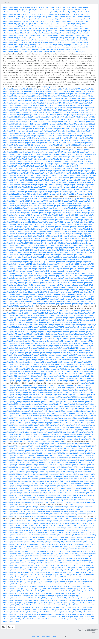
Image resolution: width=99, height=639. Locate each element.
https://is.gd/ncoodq (86, 122)
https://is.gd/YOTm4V (87, 483)
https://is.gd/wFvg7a (71, 357)
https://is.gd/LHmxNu (25, 299)
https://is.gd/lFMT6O (55, 222)
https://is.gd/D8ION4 (24, 574)
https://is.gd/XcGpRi (72, 465)
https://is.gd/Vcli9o (40, 143)
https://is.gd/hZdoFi (85, 105)
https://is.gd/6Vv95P (57, 530)
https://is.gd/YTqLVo (71, 476)
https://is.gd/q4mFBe (56, 357)
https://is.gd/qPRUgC (25, 278)
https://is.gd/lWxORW (42, 322)
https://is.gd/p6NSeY (71, 404)
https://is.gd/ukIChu (68, 488)
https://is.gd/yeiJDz (55, 161)
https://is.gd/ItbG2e (49, 87)
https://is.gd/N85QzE (55, 453)
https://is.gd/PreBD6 (26, 465)
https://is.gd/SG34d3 (10, 581)
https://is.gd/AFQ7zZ (71, 327)
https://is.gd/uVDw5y (41, 346)
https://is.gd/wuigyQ (69, 602)
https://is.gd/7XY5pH (10, 133)
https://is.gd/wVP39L (70, 392)
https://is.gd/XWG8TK (10, 472)
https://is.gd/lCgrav (72, 252)
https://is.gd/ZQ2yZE (39, 528)
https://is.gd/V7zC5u (25, 553)
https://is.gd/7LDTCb (71, 250)
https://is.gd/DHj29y (71, 215)
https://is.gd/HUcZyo (25, 591)
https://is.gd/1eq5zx (86, 404)
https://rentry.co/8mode (63, 16)
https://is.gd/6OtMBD (27, 544)
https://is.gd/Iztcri (40, 516)
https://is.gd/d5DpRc (40, 493)
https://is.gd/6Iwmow (10, 89)
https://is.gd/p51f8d (41, 565)
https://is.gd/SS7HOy (26, 619)
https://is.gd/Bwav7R (88, 416)
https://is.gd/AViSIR (10, 546)
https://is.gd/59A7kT (41, 299)
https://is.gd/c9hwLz (10, 278)
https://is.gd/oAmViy (69, 558)
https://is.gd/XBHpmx (87, 570)
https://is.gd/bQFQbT (42, 535)
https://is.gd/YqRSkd (26, 166)
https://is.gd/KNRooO (87, 208)
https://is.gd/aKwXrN (85, 110)
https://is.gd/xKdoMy (26, 329)
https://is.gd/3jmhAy (71, 285)
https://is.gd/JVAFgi (10, 542)
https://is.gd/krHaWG (41, 294)
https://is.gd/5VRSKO (55, 250)
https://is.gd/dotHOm (11, 570)
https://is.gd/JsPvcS (70, 96)
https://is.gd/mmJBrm (41, 411)
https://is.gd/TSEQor (10, 248)
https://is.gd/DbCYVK (56, 124)
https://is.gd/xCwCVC (87, 318)
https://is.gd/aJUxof (54, 458)
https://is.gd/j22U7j (86, 612)
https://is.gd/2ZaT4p (85, 451)
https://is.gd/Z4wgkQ (86, 187)
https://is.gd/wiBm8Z (10, 196)
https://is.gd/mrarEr (25, 257)
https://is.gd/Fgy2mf (71, 299)
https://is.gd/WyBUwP (42, 600)
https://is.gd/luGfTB (84, 236)
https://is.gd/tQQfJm (25, 276)
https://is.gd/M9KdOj (10, 521)
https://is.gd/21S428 (25, 269)
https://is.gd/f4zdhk (85, 472)
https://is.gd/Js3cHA (40, 448)
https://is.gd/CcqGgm (57, 154)
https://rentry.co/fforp (79, 23)
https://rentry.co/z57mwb (28, 21)
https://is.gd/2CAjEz (40, 560)
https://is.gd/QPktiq (10, 96)
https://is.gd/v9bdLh (10, 178)
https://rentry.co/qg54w (81, 30)
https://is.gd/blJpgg (24, 213)
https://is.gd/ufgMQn (88, 406)
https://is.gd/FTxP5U (87, 117)
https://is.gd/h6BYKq (41, 327)
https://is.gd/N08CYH (58, 325)
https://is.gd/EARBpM (40, 581)
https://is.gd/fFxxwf (86, 273)
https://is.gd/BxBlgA (25, 245)
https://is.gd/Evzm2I (87, 292)
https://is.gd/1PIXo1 (10, 416)
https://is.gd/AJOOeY (26, 89)
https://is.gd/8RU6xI (41, 525)
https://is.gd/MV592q (57, 369)
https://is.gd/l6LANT (52, 444)
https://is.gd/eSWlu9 (56, 469)
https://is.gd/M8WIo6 (26, 577)
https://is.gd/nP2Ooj (25, 378)
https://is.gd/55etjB (88, 248)
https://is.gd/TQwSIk (43, 255)
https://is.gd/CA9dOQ (56, 215)
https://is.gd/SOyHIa (58, 322)
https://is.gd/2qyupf (70, 105)
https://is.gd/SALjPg (40, 222)
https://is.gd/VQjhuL (10, 98)
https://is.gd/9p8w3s (25, 567)
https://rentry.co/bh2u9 (80, 33)
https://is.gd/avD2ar (24, 94)
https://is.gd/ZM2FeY (40, 395)
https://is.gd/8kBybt (25, 292)
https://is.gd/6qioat (26, 360)
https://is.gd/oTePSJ (25, 411)
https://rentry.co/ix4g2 (81, 42)
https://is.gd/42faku (70, 140)
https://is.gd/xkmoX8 (86, 315)
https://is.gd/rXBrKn (25, 481)
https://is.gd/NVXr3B (40, 145)
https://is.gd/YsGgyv (70, 451)
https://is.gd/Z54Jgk (10, 413)
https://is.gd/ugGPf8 (10, 276)
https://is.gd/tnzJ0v (85, 136)
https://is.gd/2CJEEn (26, 570)
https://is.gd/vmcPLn (41, 229)
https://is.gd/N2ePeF (67, 444)
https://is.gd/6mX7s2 (10, 395)
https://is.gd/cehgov (55, 355)
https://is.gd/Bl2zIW (40, 105)
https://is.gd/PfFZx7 (10, 222)
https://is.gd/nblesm (40, 348)
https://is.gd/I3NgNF (41, 598)
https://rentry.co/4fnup (27, 44)
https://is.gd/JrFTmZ (54, 189)
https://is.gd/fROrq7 (55, 353)
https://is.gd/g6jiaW (85, 339)
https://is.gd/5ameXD (42, 168)
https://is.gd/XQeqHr (56, 381)
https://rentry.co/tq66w (44, 49)
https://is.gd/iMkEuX (24, 430)
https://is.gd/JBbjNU (25, 185)
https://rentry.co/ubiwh (80, 7)
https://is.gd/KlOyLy (69, 150)
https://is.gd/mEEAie (86, 371)
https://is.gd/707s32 (25, 283)
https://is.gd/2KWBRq (74, 325)
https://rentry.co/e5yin (62, 26)
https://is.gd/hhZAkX (73, 119)
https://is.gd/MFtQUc (85, 402)
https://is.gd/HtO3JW (55, 152)
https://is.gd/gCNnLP (87, 460)
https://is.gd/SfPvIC (24, 243)
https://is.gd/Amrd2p (26, 483)
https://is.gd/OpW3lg (86, 301)
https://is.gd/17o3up (71, 598)
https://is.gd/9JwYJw (25, 161)
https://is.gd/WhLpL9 (71, 483)
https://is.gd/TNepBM (57, 416)
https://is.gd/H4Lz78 (25, 133)
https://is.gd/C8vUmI (41, 126)
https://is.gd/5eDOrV (10, 392)
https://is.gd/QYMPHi (27, 325)
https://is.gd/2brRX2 (85, 546)
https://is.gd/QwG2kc (10, 297)
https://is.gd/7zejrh (25, 152)
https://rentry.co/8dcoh (11, 35)
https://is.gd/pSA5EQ (71, 388)
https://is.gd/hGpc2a (40, 334)
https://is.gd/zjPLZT (25, 178)
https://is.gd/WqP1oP (57, 446)
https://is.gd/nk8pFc (71, 318)
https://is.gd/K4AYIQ (40, 215)
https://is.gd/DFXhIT (55, 287)
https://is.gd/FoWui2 (83, 161)
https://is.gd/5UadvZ (55, 108)
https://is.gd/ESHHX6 (25, 593)
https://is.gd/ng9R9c (55, 269)
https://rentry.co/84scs (28, 28)
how (43, 636)
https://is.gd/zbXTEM (71, 467)
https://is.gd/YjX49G (57, 612)
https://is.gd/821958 (55, 581)
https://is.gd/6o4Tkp (25, 427)
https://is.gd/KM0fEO (25, 413)
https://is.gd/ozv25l (56, 341)
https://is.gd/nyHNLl (25, 385)
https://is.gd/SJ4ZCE (56, 229)
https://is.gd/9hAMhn (56, 537)
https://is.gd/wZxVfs (10, 572)
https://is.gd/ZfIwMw (10, 108)
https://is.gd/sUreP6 (25, 285)
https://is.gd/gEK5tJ (86, 229)
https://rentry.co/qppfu (11, 40)
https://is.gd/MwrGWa (71, 399)
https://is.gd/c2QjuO (71, 511)
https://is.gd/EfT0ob (55, 395)
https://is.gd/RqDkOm (71, 453)
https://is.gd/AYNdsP (73, 271)
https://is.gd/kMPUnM (86, 269)
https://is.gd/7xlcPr (40, 206)
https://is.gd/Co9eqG (71, 346)
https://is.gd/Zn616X (25, 192)
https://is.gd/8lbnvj (70, 418)
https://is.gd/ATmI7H (70, 495)
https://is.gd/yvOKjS (57, 535)
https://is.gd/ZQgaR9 (40, 404)
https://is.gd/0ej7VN (56, 374)
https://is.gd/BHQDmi (57, 411)
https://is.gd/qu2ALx (55, 245)
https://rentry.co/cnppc (27, 49)
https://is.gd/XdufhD (84, 609)
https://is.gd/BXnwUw (25, 614)
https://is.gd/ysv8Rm (71, 273)
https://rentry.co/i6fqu (45, 44)
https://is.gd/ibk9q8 (71, 567)
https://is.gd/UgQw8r (70, 138)
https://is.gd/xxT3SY (86, 94)
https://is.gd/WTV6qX (73, 486)
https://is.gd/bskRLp (10, 250)
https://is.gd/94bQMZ (10, 166)
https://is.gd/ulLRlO (72, 133)
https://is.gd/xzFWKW (10, 612)
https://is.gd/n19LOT (56, 525)
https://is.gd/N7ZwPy (87, 299)
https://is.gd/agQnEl (55, 339)
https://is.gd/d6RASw (10, 446)
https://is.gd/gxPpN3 (56, 474)
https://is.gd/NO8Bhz (10, 304)
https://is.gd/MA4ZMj (26, 129)
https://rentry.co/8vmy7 (63, 40)
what (38, 636)
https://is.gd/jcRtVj (69, 236)
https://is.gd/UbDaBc (10, 467)
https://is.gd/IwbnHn (10, 154)
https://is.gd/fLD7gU (26, 549)
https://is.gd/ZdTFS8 (25, 140)
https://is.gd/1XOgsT (40, 185)
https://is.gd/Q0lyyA (10, 131)
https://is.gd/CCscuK (25, 343)
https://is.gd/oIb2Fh (42, 325)
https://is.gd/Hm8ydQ (25, 115)
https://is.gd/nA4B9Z (41, 425)
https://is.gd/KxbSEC (25, 357)
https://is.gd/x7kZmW (10, 439)
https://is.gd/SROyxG (10, 318)
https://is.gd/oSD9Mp (85, 362)
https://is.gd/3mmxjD (10, 168)
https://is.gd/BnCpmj (10, 266)
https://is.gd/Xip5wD (71, 460)
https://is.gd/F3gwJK (25, 353)
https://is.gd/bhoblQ (40, 343)
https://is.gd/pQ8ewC (25, 381)
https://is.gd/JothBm (55, 122)
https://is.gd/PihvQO (41, 614)
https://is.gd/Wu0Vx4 (71, 108)
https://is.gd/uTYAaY (41, 159)
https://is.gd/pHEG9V (87, 182)
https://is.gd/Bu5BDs (41, 532)
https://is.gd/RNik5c (55, 451)
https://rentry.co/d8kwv (62, 7)
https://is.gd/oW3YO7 (41, 115)
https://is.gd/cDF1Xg (84, 224)
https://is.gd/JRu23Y (40, 283)
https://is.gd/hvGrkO (73, 329)
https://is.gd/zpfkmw (72, 537)
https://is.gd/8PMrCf (85, 143)
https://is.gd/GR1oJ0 (25, 210)
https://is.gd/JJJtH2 (24, 453)
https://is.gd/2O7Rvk (26, 320)
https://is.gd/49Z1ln (25, 318)
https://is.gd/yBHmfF (40, 236)
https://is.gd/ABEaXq (26, 472)
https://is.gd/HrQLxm (25, 546)
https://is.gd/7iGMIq (24, 259)
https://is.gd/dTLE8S (40, 266)
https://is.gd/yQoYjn (56, 565)
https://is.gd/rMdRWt (40, 112)
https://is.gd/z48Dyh (41, 166)
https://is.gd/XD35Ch (10, 252)
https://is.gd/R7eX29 (55, 178)
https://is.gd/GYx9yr (72, 607)
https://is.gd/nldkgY (70, 262)
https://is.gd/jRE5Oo (71, 122)
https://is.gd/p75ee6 (25, 572)
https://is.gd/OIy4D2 (10, 425)
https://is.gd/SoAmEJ (71, 152)
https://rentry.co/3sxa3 (47, 21)
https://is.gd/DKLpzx (57, 301)
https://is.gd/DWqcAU (71, 616)
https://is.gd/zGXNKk (70, 348)
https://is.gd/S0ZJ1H (39, 602)
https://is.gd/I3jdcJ (84, 203)
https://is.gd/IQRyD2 (25, 145)
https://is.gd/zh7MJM (39, 364)
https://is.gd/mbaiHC (10, 399)
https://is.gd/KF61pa (71, 229)
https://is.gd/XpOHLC (40, 194)
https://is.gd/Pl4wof (72, 425)
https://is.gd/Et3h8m (85, 581)
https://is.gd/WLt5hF (10, 234)
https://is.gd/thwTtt (88, 180)
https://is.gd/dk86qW (10, 511)
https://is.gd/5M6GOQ (71, 395)
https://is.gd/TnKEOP (10, 385)
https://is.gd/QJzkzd (73, 154)
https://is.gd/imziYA (86, 392)
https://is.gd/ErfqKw (72, 544)
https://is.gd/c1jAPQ (25, 556)
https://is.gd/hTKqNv (27, 255)
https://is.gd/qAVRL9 (69, 462)
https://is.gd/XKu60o (71, 539)
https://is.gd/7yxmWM (26, 231)
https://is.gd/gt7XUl (25, 348)
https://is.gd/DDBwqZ (41, 119)
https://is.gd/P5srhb (84, 150)
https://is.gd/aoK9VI (73, 446)
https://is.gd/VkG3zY (72, 490)
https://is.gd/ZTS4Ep (24, 605)
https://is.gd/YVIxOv (70, 201)
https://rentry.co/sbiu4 (62, 47)
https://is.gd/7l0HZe (42, 369)
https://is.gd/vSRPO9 (10, 474)
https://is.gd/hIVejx (72, 304)
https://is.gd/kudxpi (41, 472)
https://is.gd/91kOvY (72, 238)
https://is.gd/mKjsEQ (86, 348)
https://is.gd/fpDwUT (55, 616)
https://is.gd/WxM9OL (11, 306)
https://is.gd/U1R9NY (10, 320)
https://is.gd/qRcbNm (10, 514)
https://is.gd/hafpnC (71, 313)
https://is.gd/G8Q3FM (11, 129)
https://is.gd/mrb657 (41, 439)
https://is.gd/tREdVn (39, 138)
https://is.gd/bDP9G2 (24, 313)
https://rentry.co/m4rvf (28, 7)
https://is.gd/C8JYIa (85, 112)
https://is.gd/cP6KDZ (87, 185)
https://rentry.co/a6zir (28, 37)
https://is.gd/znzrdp (56, 507)
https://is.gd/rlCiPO (39, 157)
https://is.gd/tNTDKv (10, 315)
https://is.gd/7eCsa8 (72, 474)
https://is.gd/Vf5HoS (39, 213)
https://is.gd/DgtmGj (72, 619)
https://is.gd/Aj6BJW (24, 280)
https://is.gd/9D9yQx (86, 427)
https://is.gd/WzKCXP (87, 511)
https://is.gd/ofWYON (41, 292)
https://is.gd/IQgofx (56, 217)
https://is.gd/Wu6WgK (88, 521)
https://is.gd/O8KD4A (10, 549)
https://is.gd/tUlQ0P (10, 609)
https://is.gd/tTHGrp (39, 178)
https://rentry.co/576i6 (47, 51)
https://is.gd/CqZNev (10, 560)
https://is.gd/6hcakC (10, 516)
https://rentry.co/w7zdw (46, 35)
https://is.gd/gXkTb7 (10, 390)
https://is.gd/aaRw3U (10, 273)
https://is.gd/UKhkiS (10, 224)
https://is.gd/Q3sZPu (10, 238)
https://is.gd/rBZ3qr (56, 570)
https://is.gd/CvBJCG (10, 159)
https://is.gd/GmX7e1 (84, 131)
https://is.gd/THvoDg (26, 369)
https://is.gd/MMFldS (40, 147)
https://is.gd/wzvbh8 (10, 409)
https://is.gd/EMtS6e (54, 516)
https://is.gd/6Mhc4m (11, 497)
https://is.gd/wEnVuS (25, 523)
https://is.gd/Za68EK (86, 252)
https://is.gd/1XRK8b (24, 236)
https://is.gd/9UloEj (10, 157)
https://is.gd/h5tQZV (55, 441)
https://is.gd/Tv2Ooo (42, 129)
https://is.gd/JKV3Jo (55, 560)
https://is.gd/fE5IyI (25, 138)
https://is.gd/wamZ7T (71, 332)
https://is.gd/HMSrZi (69, 203)
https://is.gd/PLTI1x (25, 451)
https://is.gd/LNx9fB (24, 602)
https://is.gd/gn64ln (10, 476)
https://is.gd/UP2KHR (10, 539)
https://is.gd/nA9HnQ (72, 231)
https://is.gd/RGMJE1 (86, 574)
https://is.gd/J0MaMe (73, 411)
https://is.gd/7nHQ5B (25, 98)
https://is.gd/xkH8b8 (10, 348)
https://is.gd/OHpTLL (73, 595)
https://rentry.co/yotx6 (45, 7)
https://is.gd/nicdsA (24, 479)
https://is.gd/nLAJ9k (10, 346)
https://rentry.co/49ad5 (46, 33)
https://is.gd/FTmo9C (56, 334)
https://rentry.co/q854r (11, 19)
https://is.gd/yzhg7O (56, 252)
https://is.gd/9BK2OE (58, 577)
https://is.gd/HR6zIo (55, 171)
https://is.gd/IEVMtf (10, 364)
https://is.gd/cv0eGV (25, 469)
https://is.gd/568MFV (10, 327)
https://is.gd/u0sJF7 (57, 549)
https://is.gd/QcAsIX (41, 297)
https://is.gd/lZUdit (85, 227)
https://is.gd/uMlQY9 (54, 495)
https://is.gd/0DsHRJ (57, 89)
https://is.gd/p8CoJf (10, 509)
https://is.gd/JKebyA (73, 320)
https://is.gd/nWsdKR (57, 290)
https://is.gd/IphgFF (25, 537)
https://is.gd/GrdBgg (71, 315)
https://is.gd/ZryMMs (39, 453)
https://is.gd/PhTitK (85, 390)
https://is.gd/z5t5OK (40, 103)
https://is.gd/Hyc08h (10, 245)
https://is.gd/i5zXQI (86, 159)
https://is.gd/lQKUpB (54, 556)
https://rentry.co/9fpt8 (28, 47)
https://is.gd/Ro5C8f (40, 315)
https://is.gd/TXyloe (53, 488)
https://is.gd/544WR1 (55, 388)
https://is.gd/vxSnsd (70, 269)
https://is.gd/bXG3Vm (10, 507)
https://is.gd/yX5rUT (10, 353)
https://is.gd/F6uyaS (40, 539)
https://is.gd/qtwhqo (10, 290)
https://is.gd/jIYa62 (25, 467)
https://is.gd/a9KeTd (41, 570)
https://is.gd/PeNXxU (10, 551)
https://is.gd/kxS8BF (25, 437)
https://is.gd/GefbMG (56, 220)
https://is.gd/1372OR (26, 154)
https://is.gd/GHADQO (42, 577)
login (61, 636)
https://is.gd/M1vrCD (85, 458)
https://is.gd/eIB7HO (87, 544)
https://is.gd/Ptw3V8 (40, 572)
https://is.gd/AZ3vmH (86, 201)
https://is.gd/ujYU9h (88, 329)
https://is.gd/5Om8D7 (73, 98)
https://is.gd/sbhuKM (57, 271)
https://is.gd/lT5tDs (25, 196)
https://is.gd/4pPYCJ (54, 206)
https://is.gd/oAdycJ (39, 462)
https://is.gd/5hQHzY (88, 446)
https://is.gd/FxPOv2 (71, 126)
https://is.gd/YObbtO (10, 138)
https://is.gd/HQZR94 (88, 175)
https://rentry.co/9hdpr (63, 30)
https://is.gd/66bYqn (78, 584)
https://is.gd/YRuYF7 (10, 558)
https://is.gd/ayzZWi (25, 252)
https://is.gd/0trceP (86, 539)
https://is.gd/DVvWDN (87, 313)
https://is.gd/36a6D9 (25, 458)
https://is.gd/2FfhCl (57, 460)
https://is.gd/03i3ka (41, 304)
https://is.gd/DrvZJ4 (55, 236)
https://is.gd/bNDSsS (25, 227)
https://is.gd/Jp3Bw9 (24, 136)
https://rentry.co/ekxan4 (81, 19)
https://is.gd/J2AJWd (24, 157)
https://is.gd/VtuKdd (87, 530)
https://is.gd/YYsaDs (71, 374)
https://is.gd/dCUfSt (40, 108)
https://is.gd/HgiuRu (41, 262)
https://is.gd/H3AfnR (25, 341)
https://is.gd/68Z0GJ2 (69, 546)
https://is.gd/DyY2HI (40, 287)
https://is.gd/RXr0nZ (86, 532)
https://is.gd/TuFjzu (71, 525)
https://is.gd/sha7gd (69, 206)
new (33, 636)
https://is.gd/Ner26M (88, 238)
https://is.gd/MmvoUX (57, 180)
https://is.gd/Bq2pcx (70, 402)
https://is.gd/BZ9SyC (87, 614)
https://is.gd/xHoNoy (25, 418)
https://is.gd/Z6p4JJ (39, 488)
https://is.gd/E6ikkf (39, 362)
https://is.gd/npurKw (86, 152)
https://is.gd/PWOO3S (11, 217)
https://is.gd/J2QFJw (86, 469)
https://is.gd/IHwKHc (69, 528)
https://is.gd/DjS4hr (83, 385)
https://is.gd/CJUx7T (70, 355)
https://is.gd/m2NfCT (56, 238)
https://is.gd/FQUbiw (10, 185)
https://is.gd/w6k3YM (57, 98)
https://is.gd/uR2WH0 (41, 196)
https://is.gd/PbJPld (56, 262)
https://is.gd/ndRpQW (56, 259)
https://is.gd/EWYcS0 (10, 241)
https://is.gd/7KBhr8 (84, 437)
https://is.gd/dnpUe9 (86, 525)
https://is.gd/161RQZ (10, 147)
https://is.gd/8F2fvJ (86, 565)
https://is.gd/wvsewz (10, 285)
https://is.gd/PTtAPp (54, 203)
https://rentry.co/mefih (46, 40)
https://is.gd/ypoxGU (26, 297)
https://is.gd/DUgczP (57, 486)
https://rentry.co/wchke (81, 16)
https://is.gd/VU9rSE (26, 530)
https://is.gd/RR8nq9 (56, 299)
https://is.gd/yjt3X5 (24, 203)
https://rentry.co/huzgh (11, 33)
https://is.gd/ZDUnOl (10, 481)
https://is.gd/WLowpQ (84, 542)
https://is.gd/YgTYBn (86, 374)
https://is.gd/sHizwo (88, 411)
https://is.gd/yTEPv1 (87, 399)
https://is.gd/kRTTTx (41, 175)
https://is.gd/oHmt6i (72, 502)
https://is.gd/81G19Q (25, 332)
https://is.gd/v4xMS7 (70, 432)
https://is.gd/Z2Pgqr (87, 222)
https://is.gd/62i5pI (41, 567)
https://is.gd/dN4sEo (10, 441)
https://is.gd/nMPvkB (43, 497)
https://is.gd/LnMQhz (88, 173)
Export (10, 627)
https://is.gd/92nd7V (25, 598)
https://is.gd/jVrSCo (41, 418)
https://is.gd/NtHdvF (57, 129)
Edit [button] (3, 627)
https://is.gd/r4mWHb (88, 357)
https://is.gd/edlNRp (56, 598)
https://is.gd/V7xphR (84, 189)
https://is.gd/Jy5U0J (71, 336)
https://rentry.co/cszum (11, 30)
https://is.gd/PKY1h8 (40, 381)
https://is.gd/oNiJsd (54, 131)
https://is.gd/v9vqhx (25, 294)
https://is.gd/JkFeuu (40, 250)
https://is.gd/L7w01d (10, 579)
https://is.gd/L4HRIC (57, 420)
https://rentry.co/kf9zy (63, 19)
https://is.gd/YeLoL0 (71, 549)
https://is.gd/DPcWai (58, 255)
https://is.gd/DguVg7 (41, 409)
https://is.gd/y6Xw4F (57, 600)
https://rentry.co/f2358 (11, 47)
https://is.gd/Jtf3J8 (72, 430)
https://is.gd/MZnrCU (27, 595)
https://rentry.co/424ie (62, 9)
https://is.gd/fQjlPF (86, 346)
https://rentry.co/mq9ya (64, 42)
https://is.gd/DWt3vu (40, 318)
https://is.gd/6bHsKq (70, 516)
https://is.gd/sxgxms (40, 91)
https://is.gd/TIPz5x (25, 147)
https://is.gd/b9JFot (71, 91)
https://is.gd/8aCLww (40, 376)
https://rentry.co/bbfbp (28, 40)
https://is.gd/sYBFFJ (72, 612)
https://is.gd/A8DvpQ (42, 486)
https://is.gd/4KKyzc (10, 257)
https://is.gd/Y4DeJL (87, 129)
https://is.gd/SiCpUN (72, 591)
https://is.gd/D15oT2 (70, 101)
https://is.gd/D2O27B (71, 521)
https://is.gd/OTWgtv (87, 171)
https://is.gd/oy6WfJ (10, 462)
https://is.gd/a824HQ (72, 523)
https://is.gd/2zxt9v (82, 444)
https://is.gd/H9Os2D (56, 511)
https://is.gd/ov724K (10, 432)
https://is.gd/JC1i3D (55, 528)
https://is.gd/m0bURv (71, 341)
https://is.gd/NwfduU (40, 605)
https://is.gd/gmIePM (26, 301)
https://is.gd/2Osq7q (41, 549)
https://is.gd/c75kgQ (70, 563)
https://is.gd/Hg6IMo (72, 175)
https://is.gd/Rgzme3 (86, 567)
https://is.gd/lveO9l (87, 383)
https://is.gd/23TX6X (10, 101)
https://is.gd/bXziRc (71, 112)
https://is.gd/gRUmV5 (86, 213)
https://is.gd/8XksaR (72, 434)
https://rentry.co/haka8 (11, 28)
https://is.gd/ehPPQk (10, 357)
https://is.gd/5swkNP (25, 425)
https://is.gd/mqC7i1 (10, 269)
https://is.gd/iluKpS (56, 472)
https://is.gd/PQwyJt (10, 283)
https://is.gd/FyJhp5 (57, 168)
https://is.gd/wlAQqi (41, 89)
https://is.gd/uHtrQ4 (54, 558)
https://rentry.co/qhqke (79, 37)
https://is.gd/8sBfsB (40, 441)
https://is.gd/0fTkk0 (41, 273)
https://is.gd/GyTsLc (25, 238)
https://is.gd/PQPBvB (10, 374)
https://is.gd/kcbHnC (71, 469)
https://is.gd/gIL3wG (40, 264)
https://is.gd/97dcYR (71, 292)
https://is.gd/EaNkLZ (88, 231)
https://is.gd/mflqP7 (72, 530)
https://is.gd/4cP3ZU (87, 168)
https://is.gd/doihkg (40, 423)
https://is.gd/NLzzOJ (10, 119)
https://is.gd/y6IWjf (86, 285)
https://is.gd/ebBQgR (41, 238)
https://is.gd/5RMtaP (88, 119)
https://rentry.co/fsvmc (63, 14)
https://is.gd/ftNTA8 (55, 455)
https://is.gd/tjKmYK (40, 224)
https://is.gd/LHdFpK (10, 350)
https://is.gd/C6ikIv (25, 110)
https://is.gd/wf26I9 (55, 234)
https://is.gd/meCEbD (26, 248)
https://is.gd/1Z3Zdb (56, 175)
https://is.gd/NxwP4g (41, 607)
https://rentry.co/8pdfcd (82, 12)
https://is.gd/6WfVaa (69, 458)
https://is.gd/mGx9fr (25, 189)
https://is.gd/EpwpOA (10, 465)
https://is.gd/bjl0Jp (40, 355)
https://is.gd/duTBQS (10, 404)
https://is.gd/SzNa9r (24, 336)
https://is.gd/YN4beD (87, 465)
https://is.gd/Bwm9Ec (86, 455)
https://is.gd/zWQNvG (42, 523)
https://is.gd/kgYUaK (86, 556)
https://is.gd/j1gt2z (55, 385)
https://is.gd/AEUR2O (56, 567)
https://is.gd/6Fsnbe (40, 210)
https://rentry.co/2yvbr (63, 33)
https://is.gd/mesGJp (86, 126)
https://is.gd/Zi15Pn (56, 346)
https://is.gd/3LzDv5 (56, 367)
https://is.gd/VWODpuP (11, 255)
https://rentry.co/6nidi (11, 44)
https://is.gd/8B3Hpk (56, 614)
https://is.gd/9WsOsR (41, 252)
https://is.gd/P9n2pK (40, 140)
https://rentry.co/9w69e (29, 51)
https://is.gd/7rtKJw (25, 339)
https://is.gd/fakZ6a (25, 315)
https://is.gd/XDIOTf (72, 290)
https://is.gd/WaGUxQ (11, 600)
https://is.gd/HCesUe (10, 171)
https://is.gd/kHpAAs (55, 563)
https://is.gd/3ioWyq (71, 259)
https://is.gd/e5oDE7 (25, 423)
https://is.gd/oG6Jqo (40, 133)
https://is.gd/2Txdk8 (85, 287)
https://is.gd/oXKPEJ (10, 334)
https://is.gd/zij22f (55, 159)
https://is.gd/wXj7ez (70, 390)
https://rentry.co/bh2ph (46, 42)
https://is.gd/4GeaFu (85, 528)
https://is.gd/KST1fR (74, 504)
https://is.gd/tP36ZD (25, 122)
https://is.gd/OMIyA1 (41, 530)
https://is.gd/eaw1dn (87, 425)
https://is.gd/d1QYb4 (85, 91)
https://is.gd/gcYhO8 (10, 339)
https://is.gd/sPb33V (41, 465)
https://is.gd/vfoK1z (86, 327)
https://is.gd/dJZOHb (10, 567)
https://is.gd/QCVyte (26, 173)
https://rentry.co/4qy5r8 (64, 12)
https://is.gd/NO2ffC (40, 192)
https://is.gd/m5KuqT (73, 509)
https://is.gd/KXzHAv (24, 194)
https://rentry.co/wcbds (28, 42)
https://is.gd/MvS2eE (71, 381)
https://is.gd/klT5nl (55, 546)
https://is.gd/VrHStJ (68, 157)
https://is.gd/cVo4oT (71, 378)
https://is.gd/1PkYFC (86, 332)
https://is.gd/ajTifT (41, 483)
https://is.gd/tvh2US (10, 378)
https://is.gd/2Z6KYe (10, 451)
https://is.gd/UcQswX (40, 336)
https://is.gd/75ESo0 (10, 301)
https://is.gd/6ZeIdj (25, 455)
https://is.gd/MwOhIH (56, 423)
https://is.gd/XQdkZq (10, 411)
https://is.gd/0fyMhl (87, 290)
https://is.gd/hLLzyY (55, 392)
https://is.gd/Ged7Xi (54, 602)
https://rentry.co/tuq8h (11, 37)
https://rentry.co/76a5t (45, 47)
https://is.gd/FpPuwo (87, 453)
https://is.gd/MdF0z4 (53, 280)
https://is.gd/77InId (69, 224)
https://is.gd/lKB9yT (42, 217)
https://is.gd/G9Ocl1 (10, 488)
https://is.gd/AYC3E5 (71, 413)
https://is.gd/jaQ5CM (41, 474)
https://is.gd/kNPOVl (86, 336)
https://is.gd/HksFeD (40, 171)
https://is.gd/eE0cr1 (58, 518)
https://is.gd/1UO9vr (55, 390)
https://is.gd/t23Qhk (69, 397)
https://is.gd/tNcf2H (10, 231)
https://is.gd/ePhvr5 (10, 397)
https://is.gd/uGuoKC (55, 208)
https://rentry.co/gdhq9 (62, 44)
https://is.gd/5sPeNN (25, 119)
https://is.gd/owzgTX (54, 150)
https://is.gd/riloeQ (25, 392)
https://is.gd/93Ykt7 (70, 103)
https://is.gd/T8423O (10, 453)
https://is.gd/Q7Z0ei (71, 500)
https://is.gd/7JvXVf (10, 136)
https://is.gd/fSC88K (40, 96)
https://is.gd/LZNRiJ (10, 381)
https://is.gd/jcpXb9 (25, 558)
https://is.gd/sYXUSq (24, 542)
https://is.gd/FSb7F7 (87, 378)
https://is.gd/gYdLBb (10, 388)
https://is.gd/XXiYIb (41, 220)
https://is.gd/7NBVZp (70, 234)
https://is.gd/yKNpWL (56, 304)
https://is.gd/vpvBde (54, 586)
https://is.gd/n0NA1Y (10, 105)
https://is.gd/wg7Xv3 (57, 619)
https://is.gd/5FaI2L (56, 297)
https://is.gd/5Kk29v (10, 371)
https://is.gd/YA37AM (42, 460)
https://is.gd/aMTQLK (57, 439)
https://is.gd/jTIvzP (85, 234)
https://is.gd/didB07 (26, 434)
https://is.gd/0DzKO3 (86, 353)
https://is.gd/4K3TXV (10, 189)
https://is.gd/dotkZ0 (87, 439)
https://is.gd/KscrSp (25, 579)
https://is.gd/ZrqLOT (56, 241)
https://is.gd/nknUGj (25, 532)
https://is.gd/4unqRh (37, 444)
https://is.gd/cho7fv (55, 140)
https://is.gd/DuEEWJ (26, 117)
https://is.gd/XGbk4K (10, 528)
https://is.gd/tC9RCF (10, 161)
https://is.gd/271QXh (39, 243)
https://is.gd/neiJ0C (87, 607)
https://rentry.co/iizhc (11, 49)
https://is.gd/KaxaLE (85, 101)
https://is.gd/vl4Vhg (72, 553)
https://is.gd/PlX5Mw (10, 117)
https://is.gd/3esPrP (55, 283)
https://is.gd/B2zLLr (39, 280)
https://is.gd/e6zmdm (88, 115)
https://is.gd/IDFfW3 (39, 586)
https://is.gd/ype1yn (85, 364)
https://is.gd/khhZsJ (56, 343)
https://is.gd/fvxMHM (83, 157)
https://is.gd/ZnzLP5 (39, 495)
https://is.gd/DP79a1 (40, 187)
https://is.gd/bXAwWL (10, 530)
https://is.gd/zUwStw (25, 525)
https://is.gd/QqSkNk (39, 94)
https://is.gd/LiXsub (10, 194)
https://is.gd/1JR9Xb (10, 430)
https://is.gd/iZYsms (69, 448)
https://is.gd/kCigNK (87, 297)
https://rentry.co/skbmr (45, 37)
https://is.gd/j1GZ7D (10, 556)
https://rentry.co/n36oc (79, 9)
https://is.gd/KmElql (40, 521)
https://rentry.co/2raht (62, 37)
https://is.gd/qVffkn (10, 91)
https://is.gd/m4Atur (39, 136)
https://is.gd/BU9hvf (24, 376)
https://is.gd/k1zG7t (26, 273)
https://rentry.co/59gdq (45, 30)
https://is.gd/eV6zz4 (25, 101)
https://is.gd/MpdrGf (88, 369)
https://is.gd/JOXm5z (85, 96)
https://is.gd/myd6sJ (10, 143)
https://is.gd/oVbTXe (40, 353)
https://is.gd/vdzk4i (69, 437)
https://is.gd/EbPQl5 (55, 201)
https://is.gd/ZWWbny (42, 514)
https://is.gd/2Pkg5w (87, 490)
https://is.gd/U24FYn (25, 327)
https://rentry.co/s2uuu (80, 51)
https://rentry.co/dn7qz (28, 33)
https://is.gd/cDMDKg (11, 621)
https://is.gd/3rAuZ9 (69, 364)
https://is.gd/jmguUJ (85, 418)
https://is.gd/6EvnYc (86, 493)
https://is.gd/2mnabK (41, 367)
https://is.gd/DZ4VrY (70, 194)
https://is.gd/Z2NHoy (10, 294)
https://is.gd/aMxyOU (10, 369)
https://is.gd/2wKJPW (72, 276)
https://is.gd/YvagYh (25, 103)
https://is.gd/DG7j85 (83, 488)
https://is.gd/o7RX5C (40, 201)
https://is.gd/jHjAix (25, 528)
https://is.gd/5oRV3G (26, 502)
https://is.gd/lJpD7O (42, 544)
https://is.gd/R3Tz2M (71, 353)
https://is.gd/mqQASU (87, 551)
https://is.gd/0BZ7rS (41, 124)
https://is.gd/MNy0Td (56, 336)
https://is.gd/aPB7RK (72, 89)
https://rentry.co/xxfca (11, 21)
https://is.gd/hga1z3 (10, 406)
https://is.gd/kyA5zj (40, 558)
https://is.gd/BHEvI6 (38, 150)
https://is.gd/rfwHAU (86, 250)
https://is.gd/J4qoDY (56, 199)
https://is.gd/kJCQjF (25, 105)
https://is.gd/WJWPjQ (88, 154)
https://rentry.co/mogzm (46, 19)
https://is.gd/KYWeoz (10, 535)
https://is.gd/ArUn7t (56, 483)
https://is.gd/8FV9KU (56, 476)
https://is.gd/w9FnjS (25, 287)
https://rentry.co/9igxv (63, 23)
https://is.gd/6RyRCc (25, 290)
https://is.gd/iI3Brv (40, 332)
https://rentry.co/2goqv (45, 26)
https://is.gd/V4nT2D (87, 381)
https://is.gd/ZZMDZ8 (57, 119)
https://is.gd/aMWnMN (82, 311)
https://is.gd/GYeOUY (72, 350)
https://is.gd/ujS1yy (10, 602)
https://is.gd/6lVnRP (25, 126)
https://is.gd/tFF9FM (85, 558)
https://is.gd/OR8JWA (55, 315)
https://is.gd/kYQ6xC (56, 112)
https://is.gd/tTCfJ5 (40, 227)
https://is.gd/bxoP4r (40, 285)
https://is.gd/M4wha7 (41, 551)
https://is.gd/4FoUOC (25, 159)
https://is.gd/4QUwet (10, 271)
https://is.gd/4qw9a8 (10, 208)
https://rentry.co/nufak (11, 12)
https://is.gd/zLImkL (10, 299)
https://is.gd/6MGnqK (41, 360)
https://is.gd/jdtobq (10, 236)
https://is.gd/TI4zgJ (10, 574)
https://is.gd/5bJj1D (72, 164)
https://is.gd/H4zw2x (87, 479)
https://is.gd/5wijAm (69, 586)
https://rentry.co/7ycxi (81, 35)
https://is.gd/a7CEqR (10, 532)
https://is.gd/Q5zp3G (56, 605)
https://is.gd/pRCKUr (25, 143)
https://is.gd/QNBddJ (71, 264)
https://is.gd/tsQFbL (25, 266)
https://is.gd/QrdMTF (26, 486)
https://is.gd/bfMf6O (54, 332)
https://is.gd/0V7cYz (56, 285)
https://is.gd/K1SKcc (26, 439)
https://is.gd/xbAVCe (25, 229)
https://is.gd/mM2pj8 (25, 222)
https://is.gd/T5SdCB (10, 227)
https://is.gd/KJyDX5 (26, 124)
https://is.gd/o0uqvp (86, 467)
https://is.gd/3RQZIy (66, 311)
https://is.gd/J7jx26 (9, 280)
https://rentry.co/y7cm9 (46, 12)
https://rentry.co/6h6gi (28, 35)
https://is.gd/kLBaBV (72, 406)
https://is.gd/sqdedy (70, 588)
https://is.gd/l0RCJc (10, 586)
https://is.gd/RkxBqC (40, 313)
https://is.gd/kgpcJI (71, 278)
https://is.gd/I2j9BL (25, 395)
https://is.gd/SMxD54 (70, 556)
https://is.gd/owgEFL (39, 203)
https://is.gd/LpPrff (87, 523)
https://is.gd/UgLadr (71, 199)
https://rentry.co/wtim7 (45, 16)
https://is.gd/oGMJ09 (70, 427)
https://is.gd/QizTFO (24, 264)
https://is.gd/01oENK (86, 241)
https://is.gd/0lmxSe (87, 164)
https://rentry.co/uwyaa (64, 35)
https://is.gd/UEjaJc (54, 138)
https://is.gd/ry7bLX (55, 266)
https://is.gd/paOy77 (10, 486)
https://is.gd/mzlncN (10, 493)
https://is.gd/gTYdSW (57, 434)
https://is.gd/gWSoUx (70, 280)
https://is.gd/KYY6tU (24, 112)
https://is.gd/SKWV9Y (41, 301)
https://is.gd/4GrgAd (56, 292)
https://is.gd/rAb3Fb (55, 227)
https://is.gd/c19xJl (55, 187)
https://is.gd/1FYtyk (24, 364)
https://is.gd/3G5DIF (40, 161)
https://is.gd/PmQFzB (10, 434)
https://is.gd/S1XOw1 (56, 313)
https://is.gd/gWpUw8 (27, 497)
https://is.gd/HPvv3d (87, 420)
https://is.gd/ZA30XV (10, 565)
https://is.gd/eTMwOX (27, 612)
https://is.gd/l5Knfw (25, 441)
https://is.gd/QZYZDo (26, 168)
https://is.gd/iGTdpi (55, 448)
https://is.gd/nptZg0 (68, 243)
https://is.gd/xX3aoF (40, 208)
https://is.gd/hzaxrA (72, 115)
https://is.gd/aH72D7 (10, 126)
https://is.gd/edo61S (10, 523)
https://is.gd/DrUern (24, 616)
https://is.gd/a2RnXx (85, 103)
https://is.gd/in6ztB (40, 437)
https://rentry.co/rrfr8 (63, 51)
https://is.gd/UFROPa (56, 264)
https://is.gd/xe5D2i (89, 98)
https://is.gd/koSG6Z (41, 241)
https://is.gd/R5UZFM (70, 213)
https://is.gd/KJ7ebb (86, 388)
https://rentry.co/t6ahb (64, 21)
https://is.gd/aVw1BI (71, 565)
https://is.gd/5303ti (86, 245)
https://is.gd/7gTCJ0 (39, 542)
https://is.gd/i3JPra (25, 488)
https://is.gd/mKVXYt (41, 173)
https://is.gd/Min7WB (71, 579)
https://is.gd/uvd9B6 (20, 311)
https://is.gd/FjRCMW (41, 434)
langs (48, 636)
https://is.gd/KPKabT (10, 287)
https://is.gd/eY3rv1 (55, 192)
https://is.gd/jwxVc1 (41, 399)
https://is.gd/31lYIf (72, 518)
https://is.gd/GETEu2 (56, 231)
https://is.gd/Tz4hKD (72, 600)
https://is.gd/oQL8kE (26, 374)
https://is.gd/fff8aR (10, 313)
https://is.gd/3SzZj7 (10, 479)
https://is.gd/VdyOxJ (56, 126)
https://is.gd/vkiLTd (54, 243)
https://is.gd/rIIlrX (86, 598)
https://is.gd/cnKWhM (87, 215)
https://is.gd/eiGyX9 (56, 481)
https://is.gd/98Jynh (25, 208)
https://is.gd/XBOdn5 (74, 255)
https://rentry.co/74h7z (27, 26)
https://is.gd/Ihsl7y (84, 206)
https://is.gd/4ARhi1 (56, 404)
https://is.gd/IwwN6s (41, 341)
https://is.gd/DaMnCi (41, 619)
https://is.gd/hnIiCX (41, 502)
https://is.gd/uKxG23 (71, 182)
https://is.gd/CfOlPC (25, 350)
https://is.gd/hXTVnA (25, 476)
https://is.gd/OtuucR (10, 229)
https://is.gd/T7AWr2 (57, 360)
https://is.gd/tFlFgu (54, 157)
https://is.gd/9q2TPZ (10, 448)
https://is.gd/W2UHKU (57, 430)
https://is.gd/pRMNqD (71, 376)
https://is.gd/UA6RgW (57, 509)
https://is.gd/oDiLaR (71, 208)
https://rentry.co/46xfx (28, 30)
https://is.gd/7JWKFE (86, 264)
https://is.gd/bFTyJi (72, 301)
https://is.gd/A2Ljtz (24, 462)
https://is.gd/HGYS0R (54, 362)
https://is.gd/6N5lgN (10, 199)
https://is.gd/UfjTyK (10, 605)
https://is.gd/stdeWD (85, 432)
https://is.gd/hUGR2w (42, 490)
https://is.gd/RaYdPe (55, 136)
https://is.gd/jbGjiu (9, 243)
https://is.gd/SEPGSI (71, 210)
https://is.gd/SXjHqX (41, 509)
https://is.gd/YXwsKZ (56, 182)
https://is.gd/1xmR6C (87, 409)
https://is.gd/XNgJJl (89, 325)
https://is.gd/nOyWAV (57, 425)
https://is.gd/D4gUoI (25, 131)
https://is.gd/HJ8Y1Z (26, 511)
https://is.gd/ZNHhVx (72, 535)
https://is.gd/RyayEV (84, 560)
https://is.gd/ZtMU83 (25, 490)
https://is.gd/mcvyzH (25, 402)
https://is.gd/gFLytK (70, 472)
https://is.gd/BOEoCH (41, 378)
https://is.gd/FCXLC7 (24, 215)
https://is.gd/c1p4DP (39, 451)
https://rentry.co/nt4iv (46, 9)
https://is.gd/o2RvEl (85, 343)
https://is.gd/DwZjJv (10, 259)
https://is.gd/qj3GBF (85, 278)
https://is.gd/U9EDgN (56, 502)
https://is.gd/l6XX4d (71, 551)
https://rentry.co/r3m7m (12, 51)
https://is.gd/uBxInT (71, 217)
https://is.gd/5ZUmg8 (10, 322)
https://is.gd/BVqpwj (71, 124)
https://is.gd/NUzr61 (54, 101)
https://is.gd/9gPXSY (87, 266)
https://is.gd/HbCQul (73, 369)
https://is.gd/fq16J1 (73, 129)
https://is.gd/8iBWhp (41, 371)
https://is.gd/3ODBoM (25, 509)
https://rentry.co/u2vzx (11, 7)
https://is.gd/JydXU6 (10, 437)
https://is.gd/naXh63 (55, 105)
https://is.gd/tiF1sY (40, 131)
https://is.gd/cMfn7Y (25, 234)
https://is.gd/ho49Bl (41, 402)
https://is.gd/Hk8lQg (71, 605)
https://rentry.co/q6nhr (11, 42)
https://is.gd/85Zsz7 (25, 609)
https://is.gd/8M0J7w (57, 166)
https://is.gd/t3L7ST (87, 133)
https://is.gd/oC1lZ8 (25, 432)
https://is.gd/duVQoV (25, 355)
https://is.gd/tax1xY (55, 364)
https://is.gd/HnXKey (85, 140)
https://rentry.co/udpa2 (45, 23)
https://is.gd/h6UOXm (75, 577)
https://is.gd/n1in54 (10, 264)
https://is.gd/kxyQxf (72, 514)
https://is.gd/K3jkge (56, 500)
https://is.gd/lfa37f (26, 588)
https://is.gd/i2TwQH (57, 320)
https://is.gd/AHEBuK (26, 304)
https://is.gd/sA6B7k (71, 220)
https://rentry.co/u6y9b (28, 9)
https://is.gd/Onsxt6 (72, 423)
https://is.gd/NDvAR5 (41, 199)
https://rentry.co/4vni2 (28, 23)
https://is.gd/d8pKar (26, 514)
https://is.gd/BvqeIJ (10, 504)
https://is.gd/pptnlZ (43, 518)
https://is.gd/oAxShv (40, 579)
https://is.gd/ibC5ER (72, 614)
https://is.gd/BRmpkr (87, 108)
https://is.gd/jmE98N (40, 392)
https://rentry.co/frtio (80, 40)
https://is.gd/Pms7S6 (40, 574)
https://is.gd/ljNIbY (9, 94)
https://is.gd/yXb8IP (24, 586)
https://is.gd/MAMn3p (71, 266)
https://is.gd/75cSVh (10, 201)
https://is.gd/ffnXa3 (26, 600)
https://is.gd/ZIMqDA (71, 481)
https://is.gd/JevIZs (56, 294)
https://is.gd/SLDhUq (41, 413)
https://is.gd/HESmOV (11, 544)
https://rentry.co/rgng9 (11, 23)
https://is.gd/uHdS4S (70, 245)
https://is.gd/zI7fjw (54, 542)
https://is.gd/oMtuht (69, 110)
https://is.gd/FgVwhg (10, 607)
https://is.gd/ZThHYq (26, 446)
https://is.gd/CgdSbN (40, 476)
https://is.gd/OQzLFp (10, 502)
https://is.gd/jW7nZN (71, 532)
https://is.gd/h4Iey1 (10, 563)
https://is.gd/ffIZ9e (40, 556)
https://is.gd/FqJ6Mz (55, 210)
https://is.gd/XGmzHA (72, 248)
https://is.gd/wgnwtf (26, 271)
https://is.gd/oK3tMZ (70, 192)
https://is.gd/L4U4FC (55, 539)
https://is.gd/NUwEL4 (26, 460)
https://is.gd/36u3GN (26, 399)
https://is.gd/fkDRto (87, 616)
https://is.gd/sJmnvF (10, 553)
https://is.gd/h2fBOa (25, 416)
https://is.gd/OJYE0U (10, 418)
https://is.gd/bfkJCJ (40, 458)
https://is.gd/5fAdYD (54, 213)
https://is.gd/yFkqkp (25, 409)
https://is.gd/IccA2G (57, 551)
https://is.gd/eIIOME (10, 152)
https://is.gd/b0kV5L (41, 500)
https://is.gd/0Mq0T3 (10, 220)
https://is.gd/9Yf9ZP (55, 432)
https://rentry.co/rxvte (62, 49)
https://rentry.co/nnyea (11, 9)
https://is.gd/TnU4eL (10, 341)
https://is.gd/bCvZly (10, 112)
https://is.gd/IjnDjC (55, 194)
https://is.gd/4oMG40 (42, 329)
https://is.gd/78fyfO (70, 287)
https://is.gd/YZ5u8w (57, 607)
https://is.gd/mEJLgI (41, 248)
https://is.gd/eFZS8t (40, 101)
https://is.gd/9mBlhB (41, 271)
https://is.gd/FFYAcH (25, 551)
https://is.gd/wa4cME (71, 570)
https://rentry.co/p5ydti (79, 47)
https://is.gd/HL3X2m (10, 584)
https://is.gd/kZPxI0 (10, 213)
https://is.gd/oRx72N (40, 350)
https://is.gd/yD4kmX (87, 199)
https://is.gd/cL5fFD (41, 122)
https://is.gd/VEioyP (56, 371)
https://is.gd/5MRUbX (40, 479)
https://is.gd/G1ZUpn (71, 572)
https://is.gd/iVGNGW (87, 474)
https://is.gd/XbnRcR (86, 507)
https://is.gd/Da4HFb (26, 306)
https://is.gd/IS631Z (86, 563)
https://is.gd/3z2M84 (10, 164)
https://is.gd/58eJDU (86, 220)
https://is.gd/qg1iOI (57, 117)
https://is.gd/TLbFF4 (56, 327)
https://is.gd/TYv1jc (25, 171)
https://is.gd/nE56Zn (25, 180)
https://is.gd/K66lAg (55, 96)
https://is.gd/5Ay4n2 (55, 273)
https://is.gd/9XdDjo (56, 145)
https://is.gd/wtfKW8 (86, 210)
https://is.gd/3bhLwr (72, 409)
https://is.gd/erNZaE (70, 362)
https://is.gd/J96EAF (25, 108)
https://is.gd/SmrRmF (85, 283)
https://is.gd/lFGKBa (10, 423)
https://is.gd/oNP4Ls (25, 187)
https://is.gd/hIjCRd (57, 523)
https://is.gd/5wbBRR (87, 514)
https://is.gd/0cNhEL (10, 362)
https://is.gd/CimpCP (55, 91)
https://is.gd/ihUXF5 (40, 511)
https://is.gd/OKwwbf (71, 178)
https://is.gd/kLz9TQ (73, 322)
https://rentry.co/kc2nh (81, 21)
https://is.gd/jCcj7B (85, 194)
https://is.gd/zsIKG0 (54, 110)
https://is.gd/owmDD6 (87, 304)
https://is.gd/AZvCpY (25, 262)
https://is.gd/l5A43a (87, 481)
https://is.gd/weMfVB (86, 495)
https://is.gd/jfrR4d (40, 234)
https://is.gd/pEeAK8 (54, 462)
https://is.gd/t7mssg (55, 418)
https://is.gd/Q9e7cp (71, 371)
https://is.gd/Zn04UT (72, 420)
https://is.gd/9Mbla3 (10, 537)
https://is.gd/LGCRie (24, 495)
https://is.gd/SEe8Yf (40, 616)
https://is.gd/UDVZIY (57, 115)
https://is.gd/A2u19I (69, 560)
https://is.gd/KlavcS (40, 427)
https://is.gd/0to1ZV (41, 231)
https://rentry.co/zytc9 (28, 19)
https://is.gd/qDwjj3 (25, 448)
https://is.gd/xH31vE (25, 560)
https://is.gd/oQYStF (24, 206)
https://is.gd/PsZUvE (26, 217)
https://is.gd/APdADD (57, 164)
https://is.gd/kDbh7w (10, 367)
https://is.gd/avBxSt (40, 339)
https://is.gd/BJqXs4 (41, 374)
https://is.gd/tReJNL (71, 367)
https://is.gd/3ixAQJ (25, 362)
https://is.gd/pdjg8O (57, 329)
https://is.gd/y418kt (87, 376)
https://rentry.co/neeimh (80, 26)
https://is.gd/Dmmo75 (11, 500)
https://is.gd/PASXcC (10, 593)
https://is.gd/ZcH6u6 (56, 378)
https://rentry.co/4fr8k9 (79, 44)
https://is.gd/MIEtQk (10, 145)
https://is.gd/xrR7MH (10, 122)
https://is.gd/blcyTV (85, 262)
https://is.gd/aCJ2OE (57, 595)
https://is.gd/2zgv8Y (72, 416)
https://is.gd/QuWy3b (41, 553)
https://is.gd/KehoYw (10, 598)
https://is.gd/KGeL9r (71, 493)
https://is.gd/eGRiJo (55, 397)
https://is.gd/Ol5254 (87, 350)
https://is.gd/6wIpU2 (26, 535)
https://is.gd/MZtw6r (25, 516)
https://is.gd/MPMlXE (10, 329)
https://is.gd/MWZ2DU (73, 360)
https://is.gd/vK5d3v (69, 189)
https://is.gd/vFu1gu (10, 427)
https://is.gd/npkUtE (39, 563)
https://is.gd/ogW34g (25, 371)
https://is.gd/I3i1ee (69, 161)
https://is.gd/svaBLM (24, 91)
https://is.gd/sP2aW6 (26, 322)
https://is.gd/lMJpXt (72, 241)
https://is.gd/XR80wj (56, 493)
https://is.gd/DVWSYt (70, 455)
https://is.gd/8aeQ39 (73, 180)
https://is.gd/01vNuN (56, 409)
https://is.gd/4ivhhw (10, 355)
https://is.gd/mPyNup (88, 535)
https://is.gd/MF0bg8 (72, 117)
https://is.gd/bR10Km (73, 166)
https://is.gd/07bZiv (10, 115)
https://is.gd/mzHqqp (87, 579)
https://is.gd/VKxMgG (41, 430)
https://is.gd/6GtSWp (86, 500)
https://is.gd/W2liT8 (84, 397)
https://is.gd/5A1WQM (11, 595)
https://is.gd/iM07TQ (56, 553)
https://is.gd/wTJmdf (10, 455)
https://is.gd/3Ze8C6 (25, 334)
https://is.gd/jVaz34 (68, 542)
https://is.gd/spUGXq (87, 605)
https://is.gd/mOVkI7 (26, 175)
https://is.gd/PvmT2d (40, 455)
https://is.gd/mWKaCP (88, 518)
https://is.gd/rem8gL (86, 588)
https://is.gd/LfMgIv (55, 579)
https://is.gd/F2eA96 (55, 588)
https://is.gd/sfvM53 (88, 619)
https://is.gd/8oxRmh (87, 259)
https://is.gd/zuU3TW (42, 117)
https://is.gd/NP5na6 (10, 262)
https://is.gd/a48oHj (71, 507)
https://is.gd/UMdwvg (86, 280)
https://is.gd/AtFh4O (40, 469)
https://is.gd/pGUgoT (40, 467)
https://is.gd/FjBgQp (56, 248)
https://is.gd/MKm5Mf (87, 553)
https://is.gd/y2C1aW (25, 241)
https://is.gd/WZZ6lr (87, 537)
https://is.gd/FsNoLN (71, 479)
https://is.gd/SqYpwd (41, 593)
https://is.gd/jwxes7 (86, 192)
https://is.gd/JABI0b (86, 367)
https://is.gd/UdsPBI (86, 572)
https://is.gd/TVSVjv (57, 514)
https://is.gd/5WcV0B (41, 278)
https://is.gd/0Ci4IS (26, 367)
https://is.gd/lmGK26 (10, 210)
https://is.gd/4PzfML (87, 276)
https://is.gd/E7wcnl (40, 257)
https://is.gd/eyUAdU (87, 334)
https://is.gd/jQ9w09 (10, 490)
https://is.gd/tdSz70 (55, 348)
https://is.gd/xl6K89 (57, 490)
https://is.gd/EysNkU (58, 497)
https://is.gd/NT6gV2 (41, 420)
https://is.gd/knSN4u (84, 462)
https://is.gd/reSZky (87, 89)
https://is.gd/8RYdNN (41, 290)
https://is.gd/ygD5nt (71, 334)
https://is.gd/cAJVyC (70, 609)
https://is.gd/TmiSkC (57, 173)
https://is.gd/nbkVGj (72, 173)
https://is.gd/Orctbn (25, 474)
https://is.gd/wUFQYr (74, 497)
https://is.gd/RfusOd (35, 311)
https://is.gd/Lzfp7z (10, 336)
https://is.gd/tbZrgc (26, 500)
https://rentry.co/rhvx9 (29, 14)
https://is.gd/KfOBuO (40, 537)
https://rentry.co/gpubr (79, 49)
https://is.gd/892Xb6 (87, 502)
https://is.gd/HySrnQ (10, 591)
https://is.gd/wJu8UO (69, 257)
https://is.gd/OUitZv (70, 227)
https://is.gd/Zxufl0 (25, 397)
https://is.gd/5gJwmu (56, 521)
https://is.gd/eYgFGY (26, 507)
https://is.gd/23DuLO (87, 124)
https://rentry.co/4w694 (28, 12)
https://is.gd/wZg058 (55, 94)
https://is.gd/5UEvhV (70, 187)
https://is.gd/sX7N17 (10, 458)
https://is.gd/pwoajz (10, 140)
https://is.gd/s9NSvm (41, 481)
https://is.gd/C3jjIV (55, 402)
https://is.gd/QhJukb (57, 465)
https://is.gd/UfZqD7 (86, 145)
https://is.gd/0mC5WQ (57, 406)
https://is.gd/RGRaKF (56, 593)
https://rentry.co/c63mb (11, 14)
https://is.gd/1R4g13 (54, 437)
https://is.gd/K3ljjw (40, 189)
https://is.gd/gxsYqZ (41, 507)
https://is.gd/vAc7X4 (25, 406)
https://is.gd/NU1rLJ (57, 544)
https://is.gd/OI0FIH (42, 595)
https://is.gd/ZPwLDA (70, 574)
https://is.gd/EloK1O (10, 180)
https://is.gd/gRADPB (10, 420)
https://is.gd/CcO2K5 (71, 94)
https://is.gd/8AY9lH (25, 493)
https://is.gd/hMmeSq (57, 133)
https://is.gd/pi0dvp (26, 539)
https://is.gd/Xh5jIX (10, 376)
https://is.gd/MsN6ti (25, 250)
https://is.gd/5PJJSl (69, 385)
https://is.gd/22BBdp (71, 145)
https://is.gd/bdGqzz (41, 98)
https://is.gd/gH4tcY (40, 432)
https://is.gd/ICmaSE (56, 413)
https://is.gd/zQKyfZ (55, 143)
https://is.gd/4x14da (83, 243)
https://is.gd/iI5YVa (55, 257)
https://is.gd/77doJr (87, 341)
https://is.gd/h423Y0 (85, 602)
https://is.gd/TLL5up (70, 581)
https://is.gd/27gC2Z (41, 164)
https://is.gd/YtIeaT (57, 278)
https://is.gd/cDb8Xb (41, 154)
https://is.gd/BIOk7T (10, 110)
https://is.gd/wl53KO (10, 175)
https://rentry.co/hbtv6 (45, 28)
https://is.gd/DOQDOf (57, 185)
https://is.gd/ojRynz (25, 404)
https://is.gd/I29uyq (72, 168)
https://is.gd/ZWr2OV (42, 320)
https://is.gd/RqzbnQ (25, 96)
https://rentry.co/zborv (28, 16)
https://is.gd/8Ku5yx (40, 245)
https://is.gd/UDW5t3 (10, 124)
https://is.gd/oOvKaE (88, 600)
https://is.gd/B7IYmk (55, 103)
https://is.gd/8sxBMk (10, 619)
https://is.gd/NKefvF (87, 413)
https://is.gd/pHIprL (55, 572)
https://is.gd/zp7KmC (41, 180)
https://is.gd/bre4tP (10, 614)
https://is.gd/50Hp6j (86, 178)
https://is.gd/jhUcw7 (88, 486)
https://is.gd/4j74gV (70, 294)
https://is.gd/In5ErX (40, 385)
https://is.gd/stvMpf (40, 390)
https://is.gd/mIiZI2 (40, 269)
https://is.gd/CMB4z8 (56, 350)
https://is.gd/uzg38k (39, 110)
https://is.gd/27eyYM (10, 460)
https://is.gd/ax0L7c (42, 612)
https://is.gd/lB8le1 (87, 591)
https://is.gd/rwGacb (25, 565)
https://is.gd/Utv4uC (10, 192)
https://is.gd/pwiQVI (10, 343)
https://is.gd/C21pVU (87, 423)
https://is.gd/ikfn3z (69, 283)
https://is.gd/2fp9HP (55, 376)
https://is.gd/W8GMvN (11, 325)
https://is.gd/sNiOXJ (10, 206)
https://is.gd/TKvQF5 (40, 276)
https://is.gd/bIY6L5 (25, 201)
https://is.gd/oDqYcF (10, 292)
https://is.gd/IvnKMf (10, 187)
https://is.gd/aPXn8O (40, 406)
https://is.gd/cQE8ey (40, 259)
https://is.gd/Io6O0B (87, 320)
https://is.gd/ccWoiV (57, 591)
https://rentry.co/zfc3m (11, 16)
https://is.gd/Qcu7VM (87, 476)
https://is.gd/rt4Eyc (56, 399)
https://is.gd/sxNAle (10, 215)
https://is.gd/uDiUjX (24, 563)
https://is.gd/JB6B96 (25, 521)
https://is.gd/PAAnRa (56, 318)
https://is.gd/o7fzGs (41, 357)
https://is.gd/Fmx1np (40, 152)
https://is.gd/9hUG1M (11, 483)
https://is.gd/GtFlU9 (10, 203)
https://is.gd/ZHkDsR (25, 199)
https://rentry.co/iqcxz (80, 14)
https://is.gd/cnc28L (10, 103)
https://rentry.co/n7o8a (79, 28)
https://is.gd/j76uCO (40, 588)
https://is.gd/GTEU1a (87, 395)
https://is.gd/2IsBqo (86, 217)
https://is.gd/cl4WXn (70, 343)
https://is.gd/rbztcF (87, 434)
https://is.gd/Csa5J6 (73, 439)
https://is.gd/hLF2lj (25, 581)
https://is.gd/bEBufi (55, 224)
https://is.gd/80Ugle (69, 131)
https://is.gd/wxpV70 (84, 448)
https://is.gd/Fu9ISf (40, 388)
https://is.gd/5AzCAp (70, 339)
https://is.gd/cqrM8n (25, 182)
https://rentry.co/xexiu (62, 28)
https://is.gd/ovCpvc (10, 525)
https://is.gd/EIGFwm (41, 446)
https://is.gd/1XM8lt (72, 185)
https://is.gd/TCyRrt (55, 574)
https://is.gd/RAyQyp (10, 402)
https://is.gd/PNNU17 (10, 360)
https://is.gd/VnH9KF (26, 420)
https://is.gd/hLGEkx (50, 311)
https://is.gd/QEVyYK (85, 294)
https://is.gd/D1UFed (70, 143)
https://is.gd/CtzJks (10, 495)
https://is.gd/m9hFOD (41, 416)
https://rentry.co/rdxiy (11, 26)
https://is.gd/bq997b (41, 182)
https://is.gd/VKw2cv (85, 355)
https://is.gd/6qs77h (25, 220)
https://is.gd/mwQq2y (11, 588)
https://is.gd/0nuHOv (25, 346)
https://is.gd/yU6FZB (10, 182)
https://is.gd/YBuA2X (70, 136)
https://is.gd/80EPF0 (25, 607)
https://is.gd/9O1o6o (71, 297)
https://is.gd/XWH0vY (71, 171)
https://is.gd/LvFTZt (86, 549)
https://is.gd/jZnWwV (56, 276)
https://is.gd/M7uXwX (71, 222)
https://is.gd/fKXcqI (56, 532)
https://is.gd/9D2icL (85, 257)
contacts (55, 636)
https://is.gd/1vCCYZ (55, 427)
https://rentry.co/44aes (46, 14)
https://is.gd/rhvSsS (40, 546)
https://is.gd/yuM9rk (10, 577)
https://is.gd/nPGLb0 (39, 397)
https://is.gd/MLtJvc (55, 609)
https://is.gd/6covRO (84, 586)
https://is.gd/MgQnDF (71, 159)
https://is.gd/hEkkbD (25, 164)
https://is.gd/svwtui (10, 616)
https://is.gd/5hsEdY (25, 388)
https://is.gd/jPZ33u (25, 390)
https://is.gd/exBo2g (40, 609)
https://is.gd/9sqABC (85, 138)
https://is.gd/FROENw (10, 173)
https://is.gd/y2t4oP (86, 430)
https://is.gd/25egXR (10, 469)
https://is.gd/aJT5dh (25, 224)
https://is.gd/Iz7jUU (56, 467)
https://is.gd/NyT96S (72, 593)
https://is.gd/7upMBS (56, 479)
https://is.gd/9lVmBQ (41, 591)
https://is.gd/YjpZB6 (10, 332)
